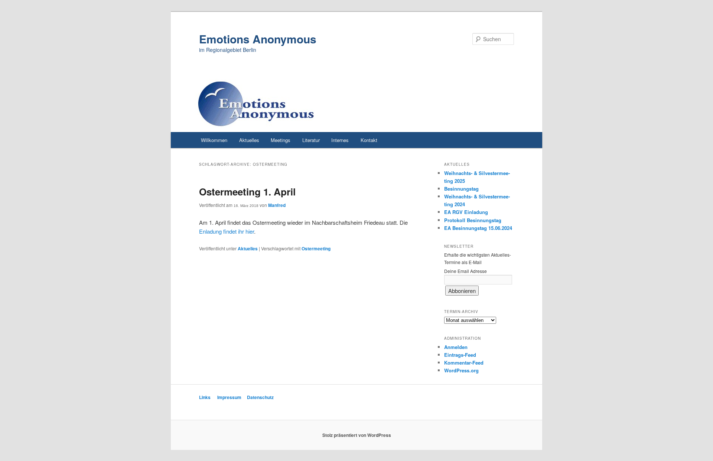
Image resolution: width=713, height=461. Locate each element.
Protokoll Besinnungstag (472, 220)
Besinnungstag (461, 188)
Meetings (280, 140)
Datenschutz (260, 397)
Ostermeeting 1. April (247, 191)
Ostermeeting (316, 248)
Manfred (277, 205)
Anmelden (456, 346)
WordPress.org (461, 370)
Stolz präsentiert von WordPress (356, 435)
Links (205, 397)
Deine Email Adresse (465, 271)
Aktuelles (249, 140)
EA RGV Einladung (466, 211)
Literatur (311, 140)
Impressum (229, 397)
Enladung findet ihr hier (226, 231)
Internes (340, 140)
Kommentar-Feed (464, 362)
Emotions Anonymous (257, 39)
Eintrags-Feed (460, 354)
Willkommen (214, 140)
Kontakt (369, 140)
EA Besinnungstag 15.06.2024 (478, 227)
